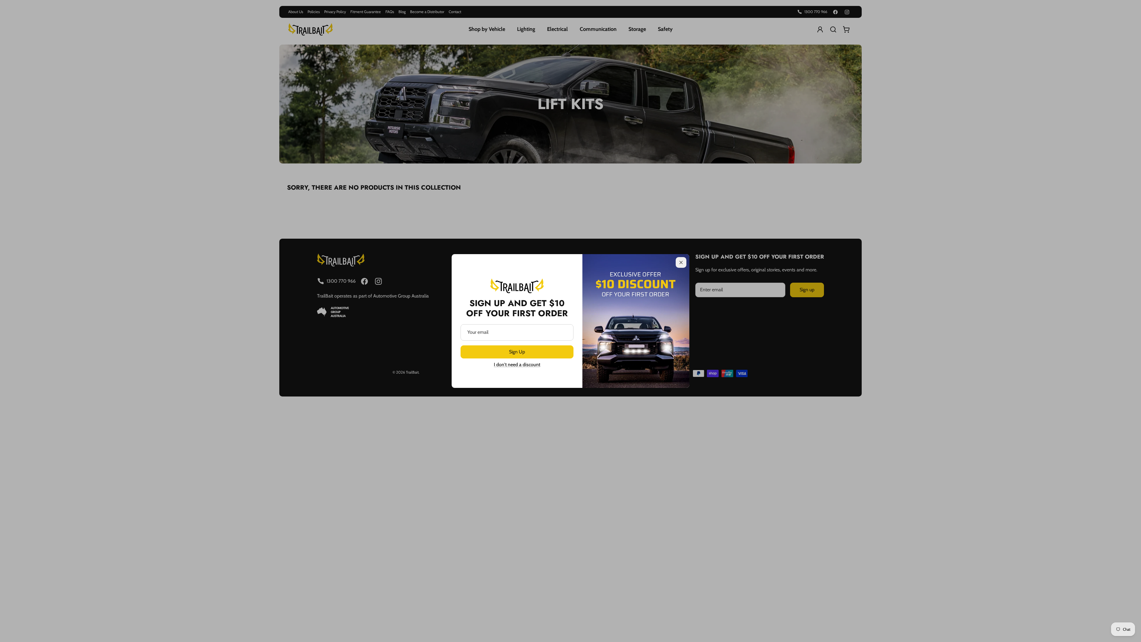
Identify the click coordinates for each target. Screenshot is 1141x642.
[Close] (681, 262)
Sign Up (517, 352)
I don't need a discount (517, 364)
